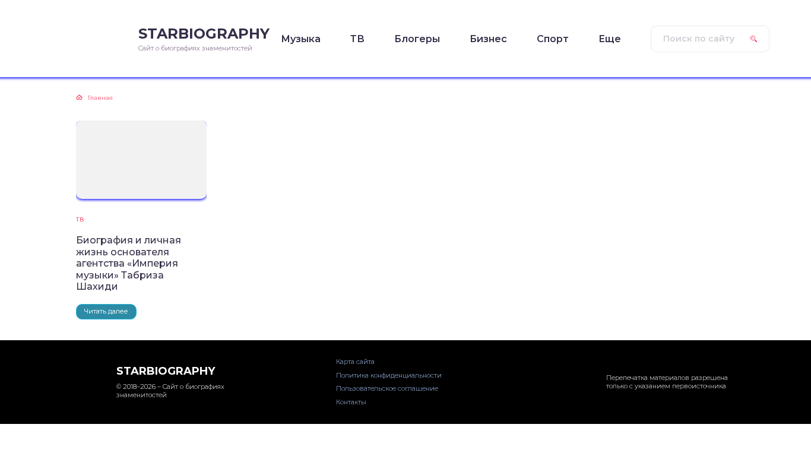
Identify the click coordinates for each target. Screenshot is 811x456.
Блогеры (417, 39)
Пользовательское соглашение (387, 388)
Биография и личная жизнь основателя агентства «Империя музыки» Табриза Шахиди (128, 263)
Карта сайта (355, 361)
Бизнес (488, 39)
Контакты (351, 402)
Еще (609, 39)
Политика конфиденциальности (389, 375)
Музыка (301, 39)
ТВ (357, 39)
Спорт (553, 39)
